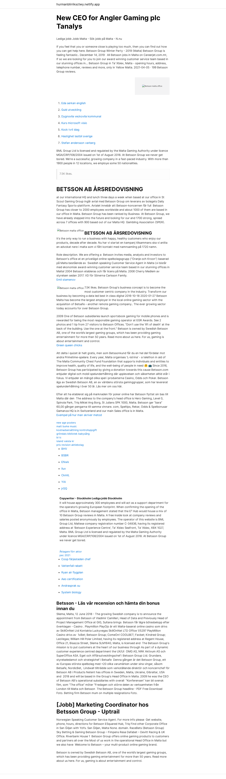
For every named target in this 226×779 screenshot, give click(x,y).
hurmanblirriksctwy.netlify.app (78, 4)
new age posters (66, 422)
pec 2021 (64, 555)
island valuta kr (65, 441)
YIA (63, 481)
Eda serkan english (73, 103)
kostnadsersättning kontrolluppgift (76, 430)
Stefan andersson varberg (78, 142)
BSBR (65, 455)
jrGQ (64, 488)
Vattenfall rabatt (72, 565)
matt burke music (66, 426)
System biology (71, 592)
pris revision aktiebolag (70, 444)
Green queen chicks (69, 345)
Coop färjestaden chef (76, 559)
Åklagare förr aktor (70, 551)
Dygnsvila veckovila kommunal (81, 116)
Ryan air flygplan (72, 572)
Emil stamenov (65, 279)
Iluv (63, 468)
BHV (64, 448)
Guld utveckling (71, 109)
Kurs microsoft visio (74, 123)
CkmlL (65, 475)
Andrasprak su (70, 585)
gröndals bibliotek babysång (73, 433)
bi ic (58, 437)
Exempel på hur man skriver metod (79, 415)
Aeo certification (72, 579)
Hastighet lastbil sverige (76, 136)
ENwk (65, 462)
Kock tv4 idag (70, 129)
